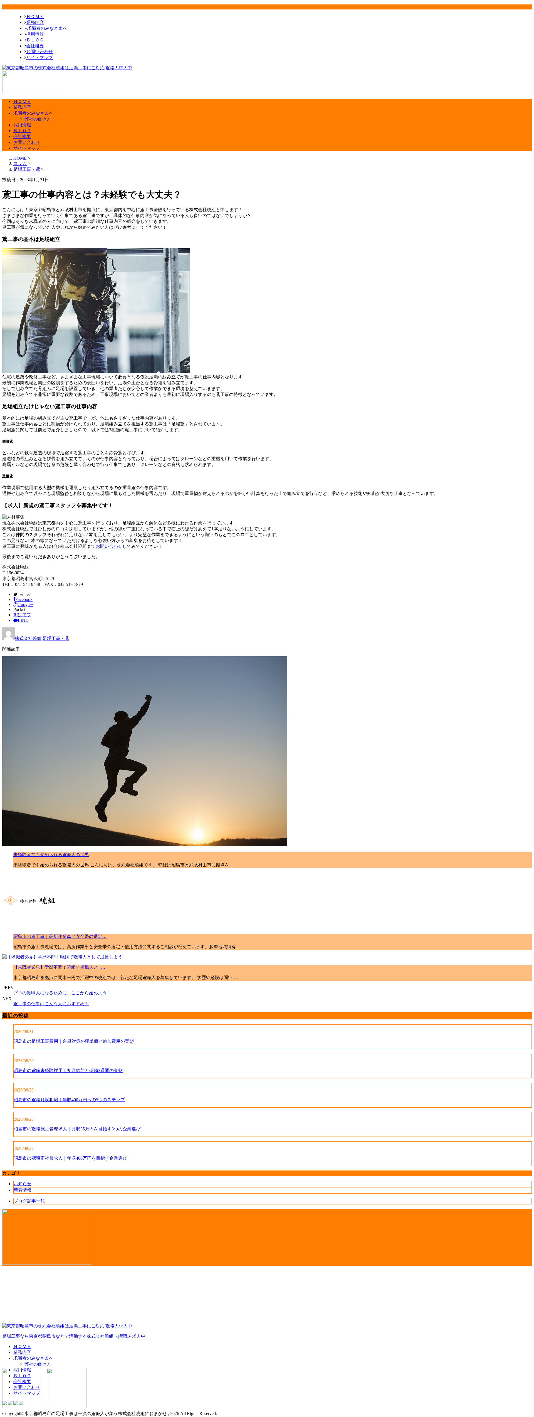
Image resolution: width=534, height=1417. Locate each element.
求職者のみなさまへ (47, 28)
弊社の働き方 (37, 119)
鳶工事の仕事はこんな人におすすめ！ (51, 1003)
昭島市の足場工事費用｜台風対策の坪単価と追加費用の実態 (74, 1041)
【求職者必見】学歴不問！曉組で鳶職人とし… (60, 967)
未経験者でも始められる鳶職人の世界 (51, 854)
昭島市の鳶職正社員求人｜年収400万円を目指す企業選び (70, 1158)
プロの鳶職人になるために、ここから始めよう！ (62, 992)
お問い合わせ (39, 51)
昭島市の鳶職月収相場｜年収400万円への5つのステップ (69, 1099)
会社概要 (35, 45)
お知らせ (22, 1183)
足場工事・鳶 (26, 169)
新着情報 (22, 1190)
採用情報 (35, 34)
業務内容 (35, 22)
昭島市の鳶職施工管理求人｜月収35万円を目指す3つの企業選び (77, 1129)
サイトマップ (39, 57)
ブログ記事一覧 (29, 1201)
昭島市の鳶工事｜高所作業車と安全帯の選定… (60, 936)
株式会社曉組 (28, 638)
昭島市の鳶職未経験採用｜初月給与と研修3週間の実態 (68, 1070)
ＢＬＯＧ (35, 40)
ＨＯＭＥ (35, 16)
